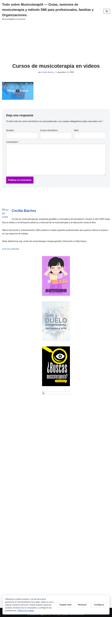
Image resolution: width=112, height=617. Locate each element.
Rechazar (82, 604)
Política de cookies (25, 610)
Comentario (12, 142)
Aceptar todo (65, 604)
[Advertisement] (56, 43)
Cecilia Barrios (48, 72)
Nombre (10, 130)
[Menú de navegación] (107, 11)
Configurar (99, 604)
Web (76, 130)
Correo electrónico (49, 130)
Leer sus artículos (10, 249)
